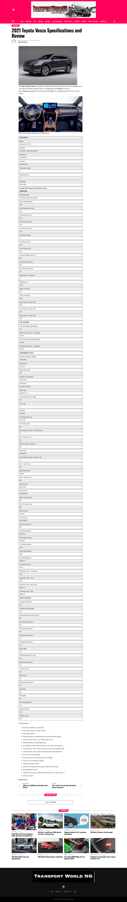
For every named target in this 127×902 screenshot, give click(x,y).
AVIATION (40, 21)
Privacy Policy (68, 892)
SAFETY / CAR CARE (93, 21)
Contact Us (103, 21)
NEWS (22, 21)
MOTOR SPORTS (68, 21)
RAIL (35, 21)
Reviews (84, 21)
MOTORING (28, 21)
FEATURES (77, 21)
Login (75, 892)
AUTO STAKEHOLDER (57, 21)
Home (51, 892)
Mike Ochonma (23, 42)
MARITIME (47, 21)
